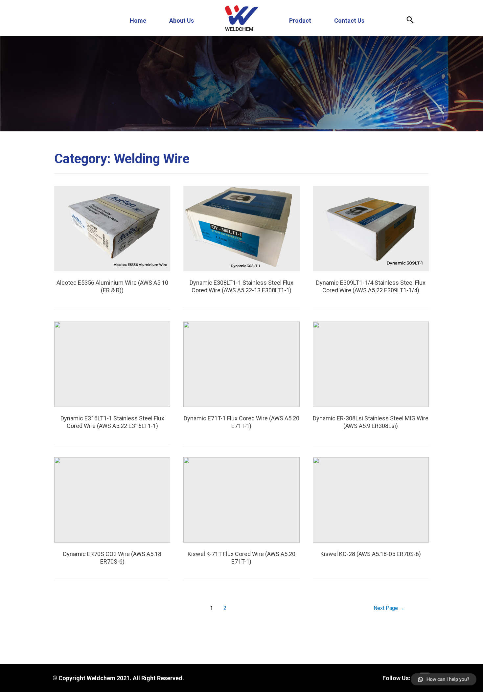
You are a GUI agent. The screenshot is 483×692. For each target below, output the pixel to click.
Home (138, 20)
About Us (181, 20)
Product (300, 20)
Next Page (389, 608)
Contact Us (349, 20)
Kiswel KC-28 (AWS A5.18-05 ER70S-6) (370, 553)
